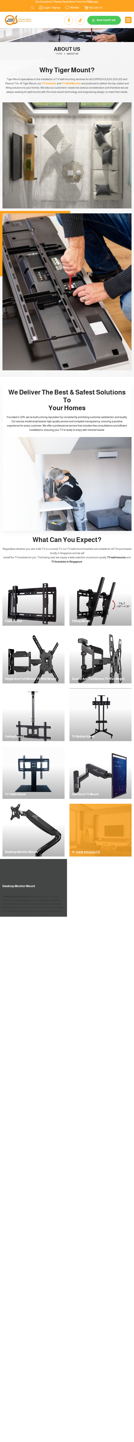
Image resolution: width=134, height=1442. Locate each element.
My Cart (93, 7)
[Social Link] (68, 20)
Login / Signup (52, 7)
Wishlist (74, 7)
